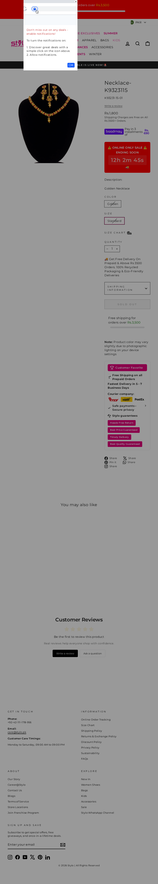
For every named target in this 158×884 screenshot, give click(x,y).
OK (71, 65)
